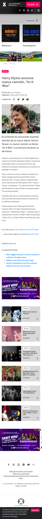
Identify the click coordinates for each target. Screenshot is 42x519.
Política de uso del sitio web (21, 474)
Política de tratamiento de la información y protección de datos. (21, 477)
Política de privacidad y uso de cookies (21, 471)
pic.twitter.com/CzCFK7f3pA (27, 229)
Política (15, 516)
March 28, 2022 (33, 234)
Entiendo (35, 510)
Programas (30, 20)
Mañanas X (6, 46)
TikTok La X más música (32, 10)
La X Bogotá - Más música (4, 4)
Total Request (29, 46)
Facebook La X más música (20, 10)
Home (5, 63)
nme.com (12, 243)
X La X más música (28, 10)
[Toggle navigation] (38, 10)
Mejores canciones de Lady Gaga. (20, 260)
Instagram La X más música (24, 10)
